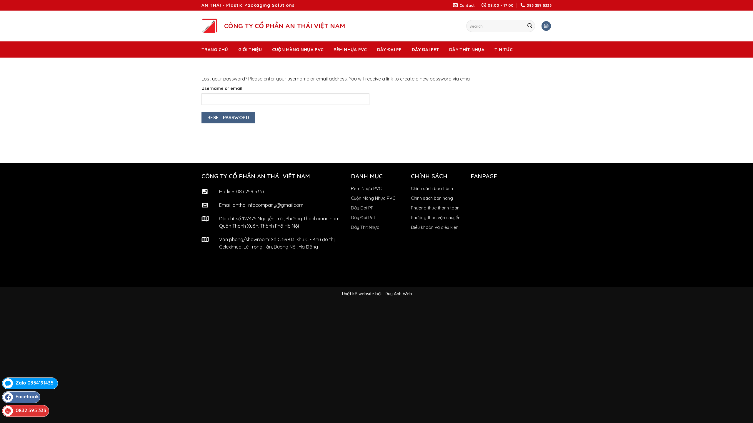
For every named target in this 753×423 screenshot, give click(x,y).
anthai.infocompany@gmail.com (268, 205)
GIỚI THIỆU (250, 49)
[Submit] (530, 26)
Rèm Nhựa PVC (366, 188)
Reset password (228, 117)
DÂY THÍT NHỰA (466, 49)
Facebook (27, 397)
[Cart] (546, 26)
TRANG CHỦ (214, 49)
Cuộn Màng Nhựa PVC (373, 198)
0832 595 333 (31, 410)
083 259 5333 (250, 191)
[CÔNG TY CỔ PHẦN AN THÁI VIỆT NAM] (209, 25)
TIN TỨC (503, 49)
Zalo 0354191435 (35, 383)
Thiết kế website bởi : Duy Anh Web (376, 293)
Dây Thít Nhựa (365, 227)
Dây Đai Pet (363, 217)
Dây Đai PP (362, 208)
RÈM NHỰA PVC (350, 49)
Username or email (221, 88)
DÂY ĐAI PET (425, 49)
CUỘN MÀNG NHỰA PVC (298, 49)
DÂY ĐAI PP (389, 49)
